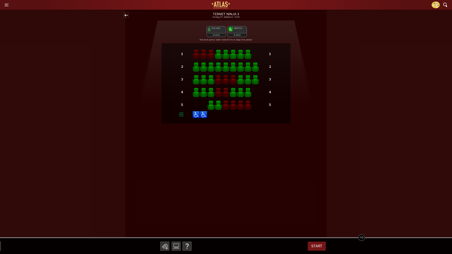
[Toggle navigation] (445, 5)
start (316, 246)
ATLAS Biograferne (221, 5)
